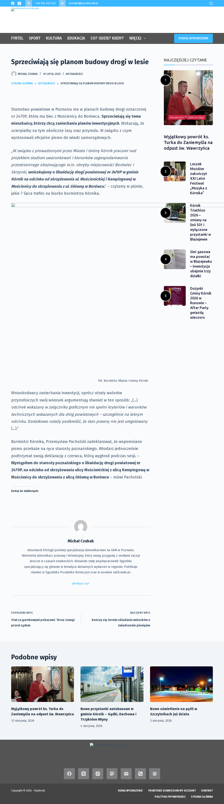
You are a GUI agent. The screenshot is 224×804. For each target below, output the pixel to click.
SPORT (34, 38)
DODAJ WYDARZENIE (193, 38)
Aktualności (74, 74)
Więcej (135, 38)
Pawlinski (39, 790)
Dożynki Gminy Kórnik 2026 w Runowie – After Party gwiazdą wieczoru (201, 302)
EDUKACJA (76, 38)
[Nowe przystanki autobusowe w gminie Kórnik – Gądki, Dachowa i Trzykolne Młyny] (111, 684)
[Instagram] (97, 773)
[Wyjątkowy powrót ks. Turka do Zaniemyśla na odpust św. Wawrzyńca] (42, 684)
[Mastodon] (112, 773)
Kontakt (207, 790)
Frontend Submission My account (172, 790)
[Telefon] (140, 773)
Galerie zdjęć (196, 117)
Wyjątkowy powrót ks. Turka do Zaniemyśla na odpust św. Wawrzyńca (188, 142)
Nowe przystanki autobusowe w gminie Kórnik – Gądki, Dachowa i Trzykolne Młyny (108, 714)
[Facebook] (12, 3)
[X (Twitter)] (19, 3)
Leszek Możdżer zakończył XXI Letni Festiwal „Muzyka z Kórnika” (198, 178)
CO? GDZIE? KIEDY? (107, 38)
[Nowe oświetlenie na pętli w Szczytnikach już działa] (181, 684)
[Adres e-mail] (126, 773)
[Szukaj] (211, 3)
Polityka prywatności (170, 796)
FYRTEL (17, 38)
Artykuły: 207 (80, 583)
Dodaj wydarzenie (130, 790)
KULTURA (54, 38)
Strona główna (202, 796)
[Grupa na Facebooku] (154, 773)
